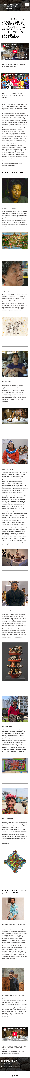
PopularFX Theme (19, 1072)
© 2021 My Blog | (10, 1072)
